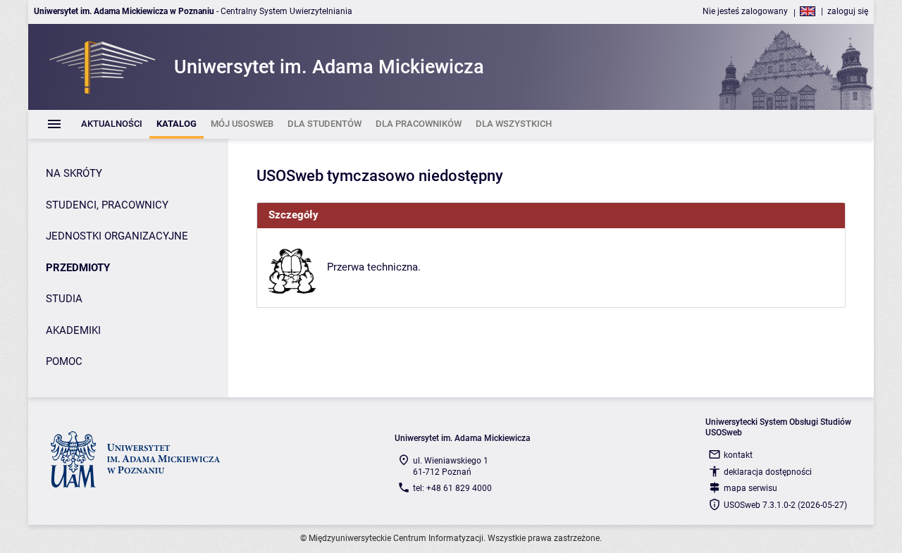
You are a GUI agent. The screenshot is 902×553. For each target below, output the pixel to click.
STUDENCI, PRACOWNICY (107, 205)
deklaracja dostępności (768, 472)
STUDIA (64, 298)
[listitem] (111, 124)
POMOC (64, 361)
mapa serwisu (750, 488)
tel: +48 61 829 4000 (452, 488)
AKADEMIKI (73, 330)
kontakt (738, 455)
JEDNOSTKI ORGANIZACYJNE (117, 236)
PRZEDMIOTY (78, 267)
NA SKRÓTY (74, 173)
